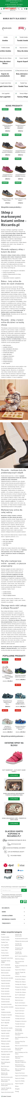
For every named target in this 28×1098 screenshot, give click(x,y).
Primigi (17, 1091)
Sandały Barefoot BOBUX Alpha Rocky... (20, 727)
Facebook (21, 901)
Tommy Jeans (4, 953)
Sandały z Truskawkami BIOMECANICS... (7, 727)
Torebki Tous (4, 942)
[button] (2, 16)
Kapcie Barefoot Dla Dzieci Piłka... (7, 199)
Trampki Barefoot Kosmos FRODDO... (7, 151)
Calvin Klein (4, 950)
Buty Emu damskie (6, 967)
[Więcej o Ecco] (6, 28)
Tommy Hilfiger (5, 947)
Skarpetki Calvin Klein (7, 958)
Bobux (17, 1086)
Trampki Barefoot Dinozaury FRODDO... (20, 126)
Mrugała (17, 1089)
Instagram (25, 901)
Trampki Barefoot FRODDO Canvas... (20, 151)
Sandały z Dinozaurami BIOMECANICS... (20, 702)
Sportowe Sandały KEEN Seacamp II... (20, 676)
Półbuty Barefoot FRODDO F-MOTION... (7, 126)
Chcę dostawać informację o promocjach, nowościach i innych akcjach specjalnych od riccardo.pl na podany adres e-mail (11, 896)
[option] (14, 16)
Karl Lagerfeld (5, 945)
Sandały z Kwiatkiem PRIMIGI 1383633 (7, 677)
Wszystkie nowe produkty (11, 207)
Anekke (3, 934)
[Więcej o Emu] (21, 28)
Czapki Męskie (5, 955)
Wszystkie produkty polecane (13, 736)
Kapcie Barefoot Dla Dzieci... (20, 199)
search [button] (19, 9)
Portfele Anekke (5, 939)
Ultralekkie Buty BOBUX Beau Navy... (7, 702)
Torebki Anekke (5, 937)
